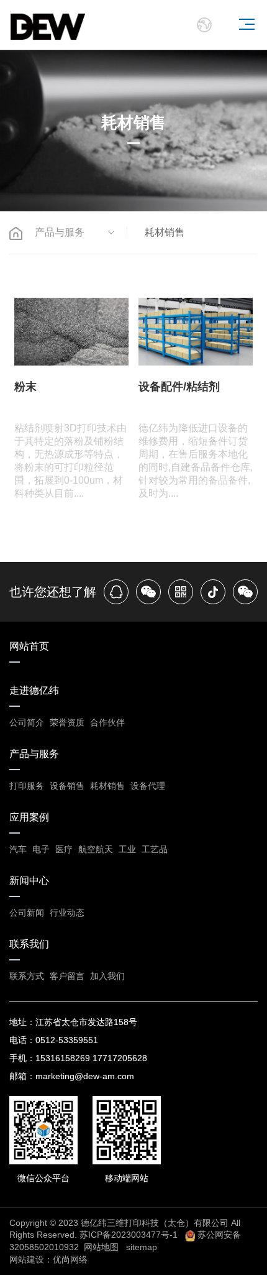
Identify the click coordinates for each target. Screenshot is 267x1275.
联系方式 (26, 976)
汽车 (18, 849)
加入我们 (107, 976)
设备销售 (67, 786)
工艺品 (155, 849)
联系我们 (29, 944)
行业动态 (67, 913)
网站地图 (101, 1247)
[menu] (247, 24)
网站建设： (31, 1259)
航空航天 (95, 849)
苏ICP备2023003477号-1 (128, 1235)
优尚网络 (70, 1259)
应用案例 (29, 817)
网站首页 (29, 646)
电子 (41, 849)
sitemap (141, 1247)
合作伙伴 (107, 722)
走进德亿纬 (34, 690)
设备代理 (147, 786)
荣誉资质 (67, 722)
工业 (127, 849)
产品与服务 (34, 753)
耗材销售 (107, 786)
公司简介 (26, 722)
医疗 (64, 849)
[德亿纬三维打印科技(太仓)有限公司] (47, 25)
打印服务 (26, 786)
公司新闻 (26, 913)
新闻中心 (29, 880)
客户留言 (67, 976)
